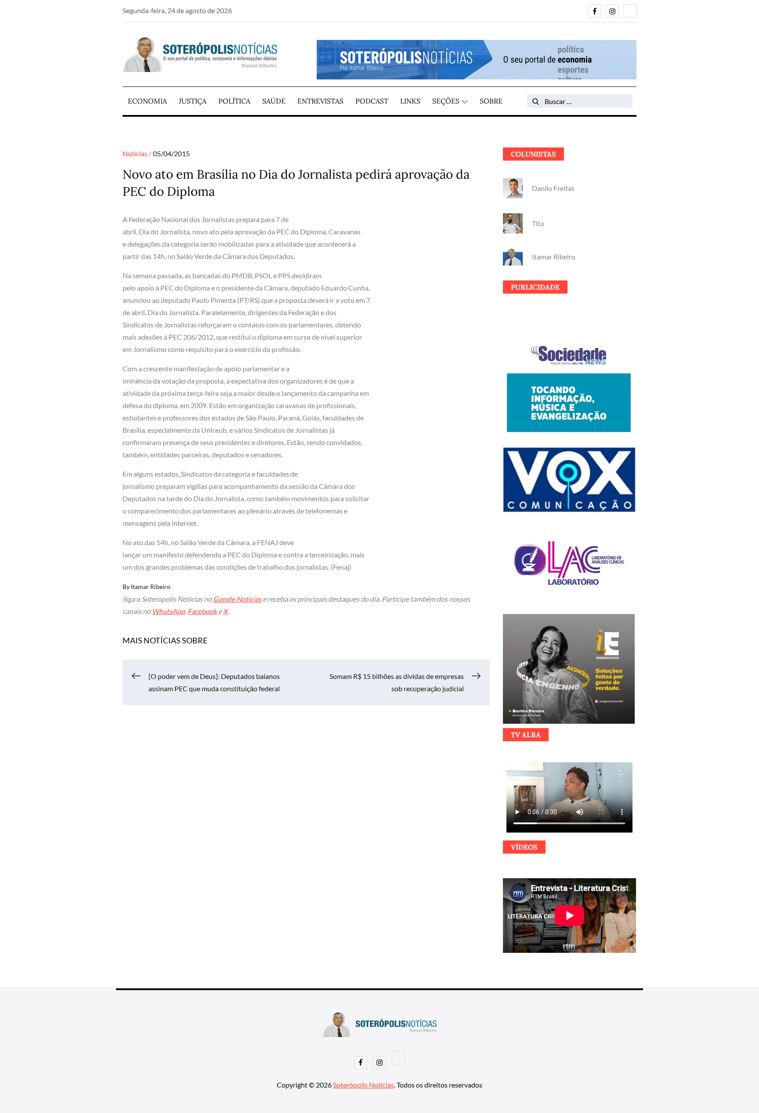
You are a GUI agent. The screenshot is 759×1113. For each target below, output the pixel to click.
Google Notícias (237, 599)
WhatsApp (168, 611)
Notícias (135, 153)
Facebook (202, 611)
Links (410, 101)
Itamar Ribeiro (150, 586)
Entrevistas (320, 101)
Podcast (371, 101)
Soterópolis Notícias (363, 1085)
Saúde (274, 101)
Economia (147, 101)
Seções (445, 101)
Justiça (192, 101)
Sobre (491, 101)
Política (234, 101)
